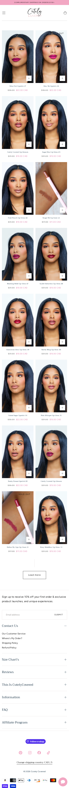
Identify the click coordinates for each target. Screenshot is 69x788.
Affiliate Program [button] (15, 722)
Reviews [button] (8, 672)
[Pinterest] (20, 753)
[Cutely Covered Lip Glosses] (18, 122)
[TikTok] (48, 753)
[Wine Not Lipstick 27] (18, 56)
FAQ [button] (5, 709)
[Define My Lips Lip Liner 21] (18, 517)
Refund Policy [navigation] (9, 647)
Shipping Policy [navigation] (10, 643)
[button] (4, 13)
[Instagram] (30, 753)
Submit (58, 615)
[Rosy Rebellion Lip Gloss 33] (51, 517)
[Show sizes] (29, 78)
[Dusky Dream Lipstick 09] (18, 451)
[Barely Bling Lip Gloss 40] (51, 320)
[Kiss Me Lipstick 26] (51, 56)
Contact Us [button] (10, 625)
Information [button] (11, 697)
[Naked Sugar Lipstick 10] (18, 386)
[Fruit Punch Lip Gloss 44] (18, 188)
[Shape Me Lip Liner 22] (51, 188)
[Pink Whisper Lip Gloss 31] (51, 386)
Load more (34, 575)
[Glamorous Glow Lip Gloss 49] (18, 320)
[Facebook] (39, 753)
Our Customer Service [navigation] (14, 633)
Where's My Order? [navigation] (12, 638)
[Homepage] (34, 13)
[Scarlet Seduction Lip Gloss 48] (51, 254)
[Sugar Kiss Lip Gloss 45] (51, 122)
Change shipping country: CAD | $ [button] (34, 762)
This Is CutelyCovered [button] (17, 684)
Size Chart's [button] (10, 659)
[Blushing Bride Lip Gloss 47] (18, 254)
